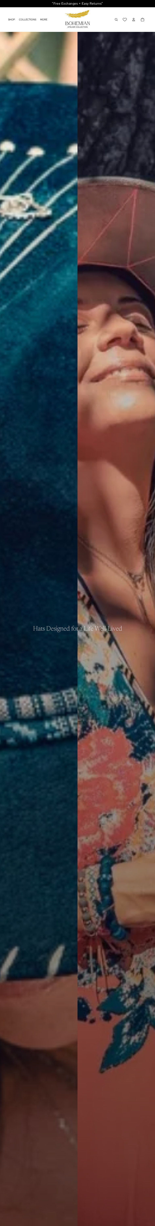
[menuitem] (43, 19)
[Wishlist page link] (125, 20)
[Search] (116, 19)
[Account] (133, 19)
